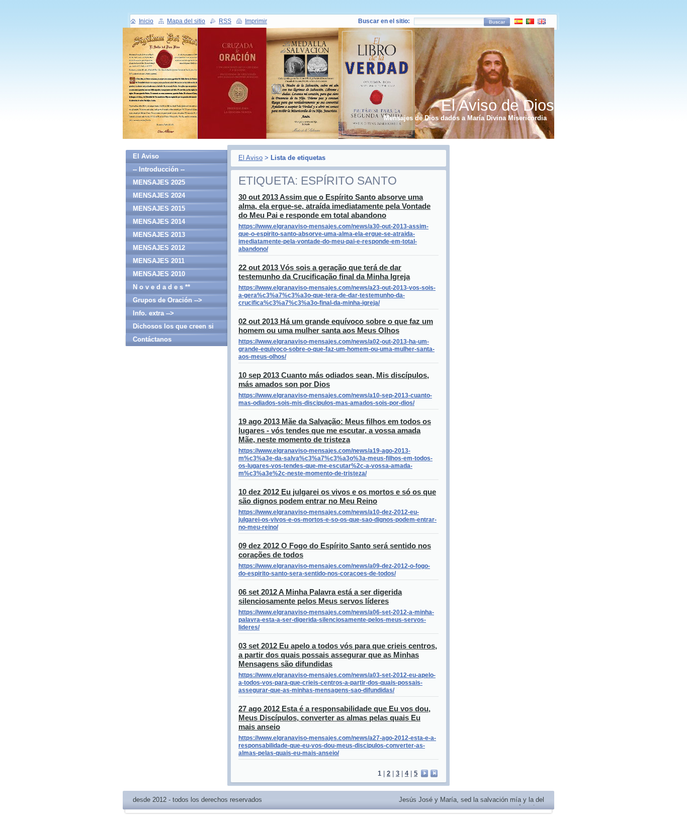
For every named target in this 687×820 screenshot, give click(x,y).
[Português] (530, 21)
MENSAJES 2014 (159, 221)
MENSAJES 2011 (159, 261)
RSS (225, 21)
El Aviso (250, 157)
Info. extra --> (153, 313)
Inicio (146, 21)
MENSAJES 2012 (159, 248)
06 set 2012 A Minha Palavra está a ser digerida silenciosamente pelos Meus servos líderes (320, 596)
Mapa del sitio (186, 21)
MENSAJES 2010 (159, 274)
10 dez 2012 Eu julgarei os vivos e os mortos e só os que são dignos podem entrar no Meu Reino (337, 496)
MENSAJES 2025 (159, 182)
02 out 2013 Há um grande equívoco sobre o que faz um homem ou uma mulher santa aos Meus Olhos (335, 326)
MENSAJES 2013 (159, 234)
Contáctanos (152, 339)
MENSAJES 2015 (159, 208)
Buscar (497, 22)
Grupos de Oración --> (167, 300)
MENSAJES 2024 (159, 195)
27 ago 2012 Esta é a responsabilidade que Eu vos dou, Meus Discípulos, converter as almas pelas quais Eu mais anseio (334, 717)
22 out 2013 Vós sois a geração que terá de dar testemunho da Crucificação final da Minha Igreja (324, 272)
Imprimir (256, 21)
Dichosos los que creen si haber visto (173, 327)
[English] (542, 21)
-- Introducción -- (159, 169)
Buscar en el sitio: (384, 21)
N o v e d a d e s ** (161, 287)
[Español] (518, 21)
